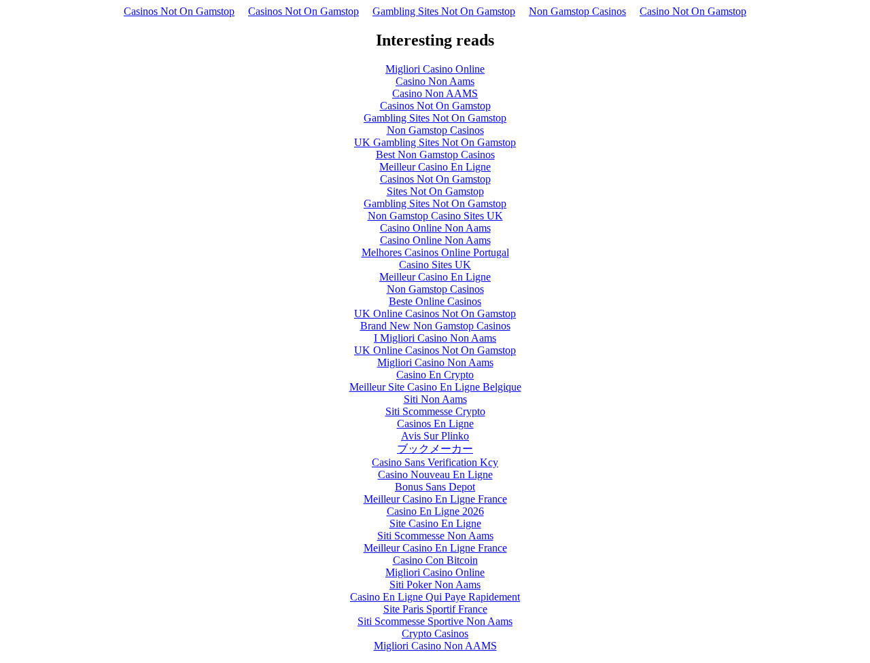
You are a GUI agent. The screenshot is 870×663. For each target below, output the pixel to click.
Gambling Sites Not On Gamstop (443, 11)
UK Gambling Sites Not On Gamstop (435, 142)
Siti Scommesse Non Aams (435, 535)
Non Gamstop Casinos (577, 11)
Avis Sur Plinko (435, 436)
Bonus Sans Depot (435, 486)
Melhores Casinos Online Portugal (435, 252)
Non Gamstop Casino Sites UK (435, 215)
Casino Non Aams (435, 81)
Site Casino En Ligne (435, 523)
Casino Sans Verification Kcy (435, 462)
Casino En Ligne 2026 (435, 511)
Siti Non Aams (435, 399)
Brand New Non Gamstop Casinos (435, 326)
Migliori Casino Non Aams (435, 362)
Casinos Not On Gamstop (179, 11)
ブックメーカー (435, 448)
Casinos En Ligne (435, 423)
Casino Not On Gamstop (693, 11)
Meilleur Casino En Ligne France (435, 499)
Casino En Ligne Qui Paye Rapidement (435, 597)
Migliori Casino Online (435, 69)
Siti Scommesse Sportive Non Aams (435, 621)
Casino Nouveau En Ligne (435, 474)
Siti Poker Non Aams (435, 584)
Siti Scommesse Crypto (435, 411)
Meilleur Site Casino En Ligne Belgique (435, 387)
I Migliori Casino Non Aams (435, 338)
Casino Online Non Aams (435, 228)
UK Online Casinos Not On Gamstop (435, 313)
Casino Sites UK (435, 264)
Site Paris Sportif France (435, 609)
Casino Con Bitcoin (435, 560)
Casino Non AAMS (435, 93)
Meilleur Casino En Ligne (435, 167)
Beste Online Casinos (435, 301)
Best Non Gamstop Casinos (435, 154)
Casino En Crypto (435, 374)
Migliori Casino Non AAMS (435, 645)
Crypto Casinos (435, 633)
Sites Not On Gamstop (435, 191)
